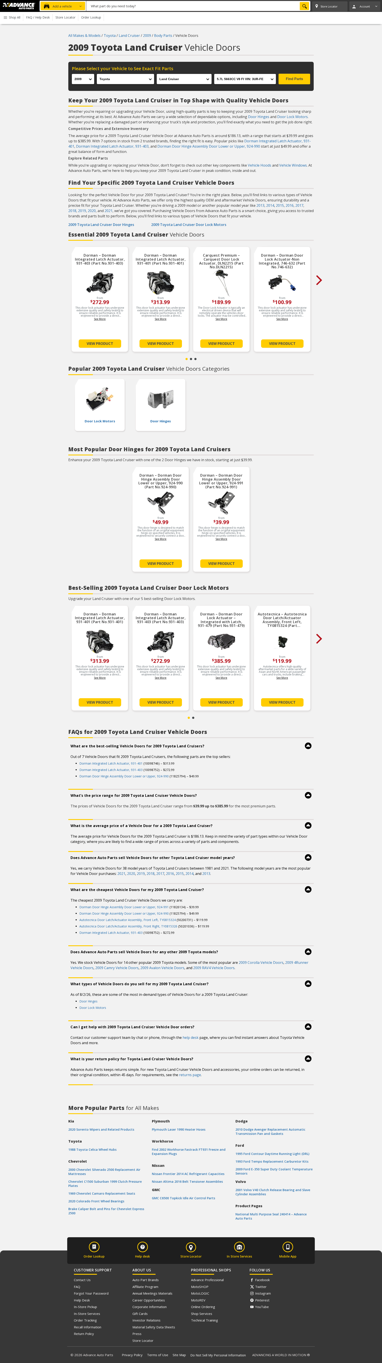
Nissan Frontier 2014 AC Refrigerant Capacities (188, 1174)
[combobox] (198, 6)
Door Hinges (258, 116)
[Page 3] (195, 359)
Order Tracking (85, 1320)
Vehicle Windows (293, 165)
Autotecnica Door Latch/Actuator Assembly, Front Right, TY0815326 (128, 926)
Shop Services (201, 1313)
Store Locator (142, 1340)
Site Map (179, 1355)
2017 (299, 205)
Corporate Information (149, 1307)
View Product (100, 343)
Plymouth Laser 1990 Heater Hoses (178, 1129)
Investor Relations (146, 1320)
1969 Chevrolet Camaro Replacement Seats (101, 1193)
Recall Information (87, 1327)
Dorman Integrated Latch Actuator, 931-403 (112, 146)
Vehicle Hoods (259, 165)
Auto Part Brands (145, 1280)
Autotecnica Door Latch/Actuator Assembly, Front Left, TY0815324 (127, 920)
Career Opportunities (148, 1300)
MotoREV (198, 1300)
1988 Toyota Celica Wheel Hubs (92, 1149)
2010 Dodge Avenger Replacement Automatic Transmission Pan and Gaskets (270, 1131)
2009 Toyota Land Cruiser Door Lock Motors (188, 224)
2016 (290, 205)
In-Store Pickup (85, 1307)
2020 (92, 210)
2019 (82, 210)
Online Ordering (203, 1307)
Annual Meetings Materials (152, 1293)
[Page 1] (186, 359)
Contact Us (82, 1280)
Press (136, 1333)
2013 (260, 205)
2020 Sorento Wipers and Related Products (101, 1129)
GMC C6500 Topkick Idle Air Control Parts (183, 1198)
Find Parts (294, 79)
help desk (191, 1037)
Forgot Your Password (91, 1293)
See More (100, 319)
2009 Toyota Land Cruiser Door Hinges (101, 224)
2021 (109, 210)
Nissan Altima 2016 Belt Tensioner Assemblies (187, 1181)
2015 (280, 205)
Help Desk (82, 1300)
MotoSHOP (199, 1286)
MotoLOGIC (200, 1293)
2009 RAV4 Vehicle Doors (214, 967)
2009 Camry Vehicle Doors (117, 967)
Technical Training (204, 1320)
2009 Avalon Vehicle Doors (162, 967)
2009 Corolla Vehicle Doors (261, 962)
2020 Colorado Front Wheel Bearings (96, 1201)
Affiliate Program (145, 1286)
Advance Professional (207, 1280)
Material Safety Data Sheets (153, 1327)
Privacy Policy (132, 1355)
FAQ (77, 1286)
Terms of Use (157, 1355)
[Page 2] (191, 359)
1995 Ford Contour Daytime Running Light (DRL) (272, 1154)
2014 (270, 205)
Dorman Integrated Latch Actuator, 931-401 (111, 763)
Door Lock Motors (292, 116)
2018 (72, 210)
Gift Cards (140, 1313)
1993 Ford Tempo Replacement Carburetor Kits (271, 1161)
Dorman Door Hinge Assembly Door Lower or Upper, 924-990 (208, 146)
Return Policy (84, 1333)
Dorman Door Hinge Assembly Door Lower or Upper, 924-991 (124, 907)
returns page (190, 1074)
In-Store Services (87, 1313)
